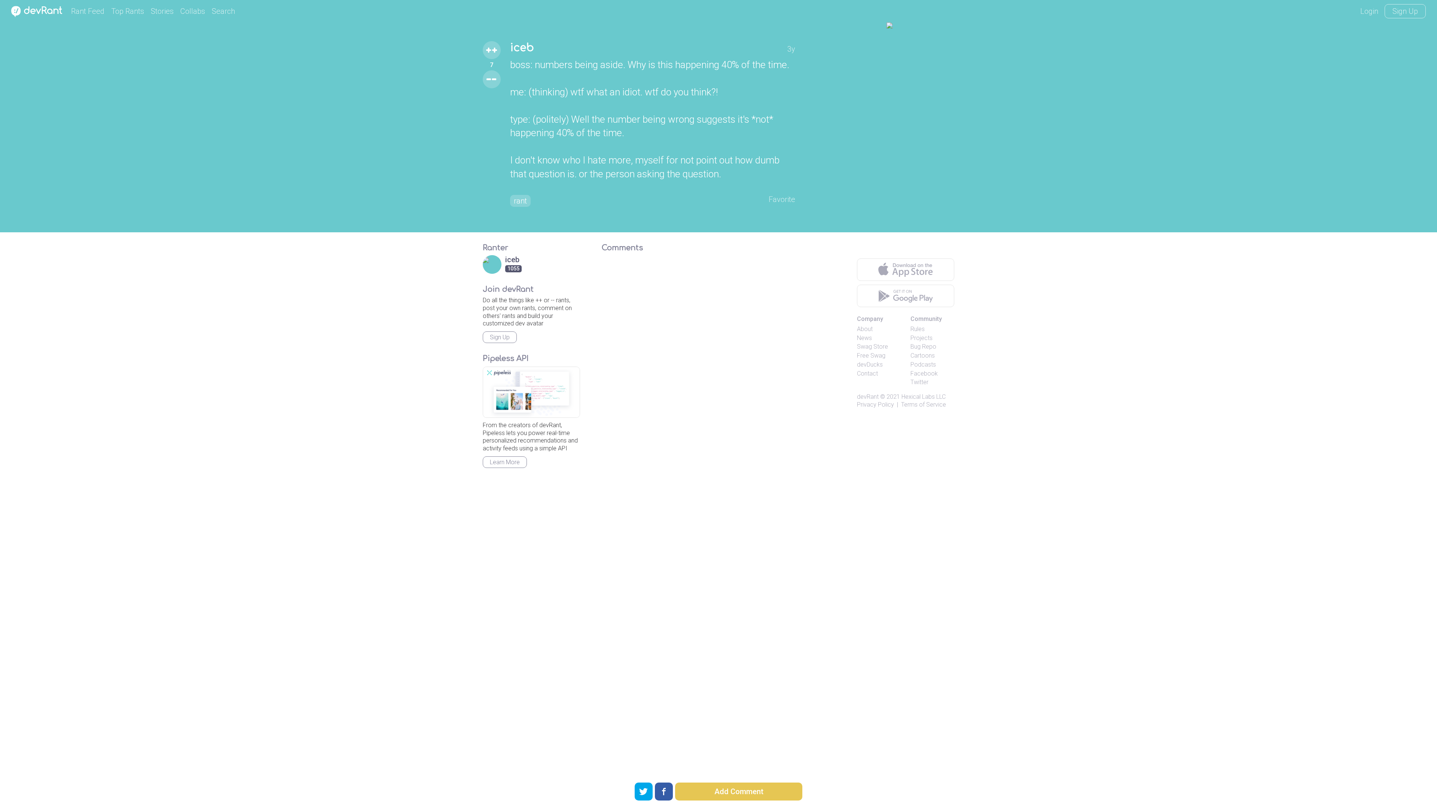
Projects (921, 338)
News (864, 338)
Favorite (782, 199)
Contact (867, 373)
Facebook (924, 373)
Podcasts (923, 364)
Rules (917, 329)
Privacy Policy (875, 404)
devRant (868, 396)
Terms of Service (923, 404)
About (865, 329)
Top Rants (127, 11)
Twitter (919, 382)
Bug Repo (923, 346)
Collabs (192, 11)
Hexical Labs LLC (923, 396)
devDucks (870, 364)
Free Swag (871, 355)
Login (1369, 11)
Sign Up (1405, 11)
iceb (522, 48)
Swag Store (872, 346)
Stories (162, 11)
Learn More (505, 462)
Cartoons (922, 355)
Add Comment (738, 791)
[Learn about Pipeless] (531, 392)
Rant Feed (87, 11)
